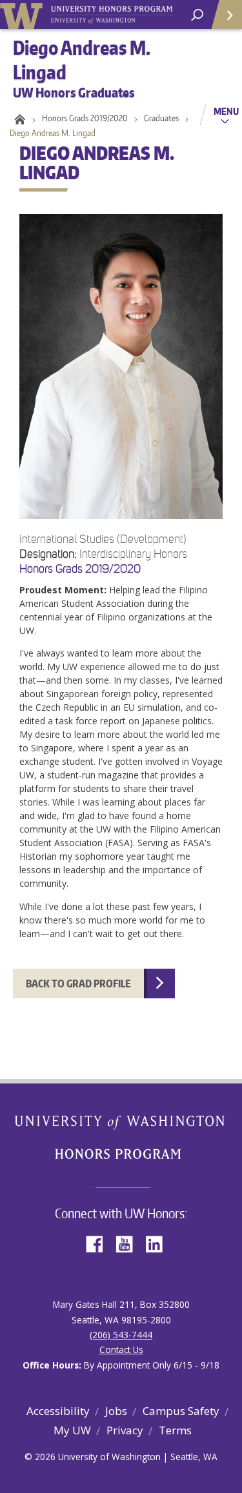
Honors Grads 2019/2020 (85, 118)
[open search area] (197, 15)
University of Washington (23, 14)
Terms (175, 1430)
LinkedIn (158, 1243)
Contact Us (121, 1349)
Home (18, 118)
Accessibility (58, 1410)
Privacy (124, 1430)
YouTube (129, 1243)
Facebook (99, 1243)
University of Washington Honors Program (111, 15)
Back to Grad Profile (78, 983)
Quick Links (226, 14)
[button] (121, 553)
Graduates (161, 118)
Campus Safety (181, 1410)
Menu (226, 111)
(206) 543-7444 (121, 1335)
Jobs (116, 1410)
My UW (72, 1430)
